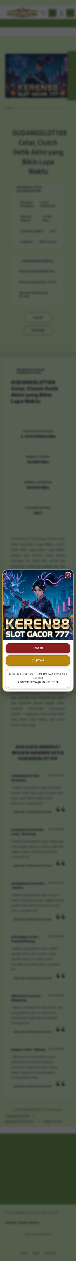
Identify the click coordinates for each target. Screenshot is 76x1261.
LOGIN (38, 648)
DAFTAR (38, 660)
